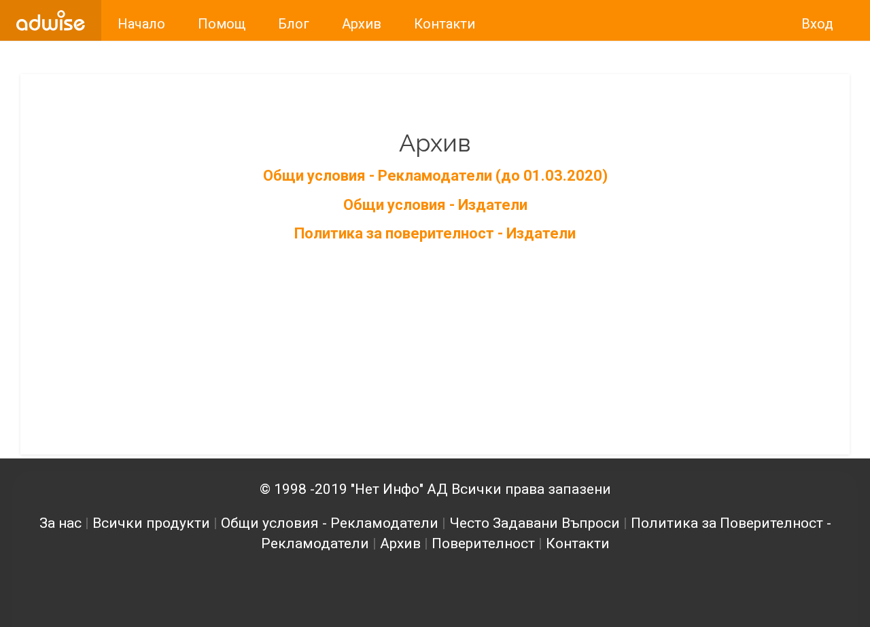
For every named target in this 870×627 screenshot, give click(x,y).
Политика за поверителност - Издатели (435, 233)
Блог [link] (293, 24)
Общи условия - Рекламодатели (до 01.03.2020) (435, 175)
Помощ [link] (221, 24)
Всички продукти (151, 523)
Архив (400, 543)
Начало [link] (141, 24)
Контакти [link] (444, 24)
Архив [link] (361, 24)
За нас (60, 523)
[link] (50, 20)
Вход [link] (817, 24)
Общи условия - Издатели (435, 204)
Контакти (578, 543)
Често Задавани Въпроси (534, 523)
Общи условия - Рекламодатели (329, 523)
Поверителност (483, 543)
